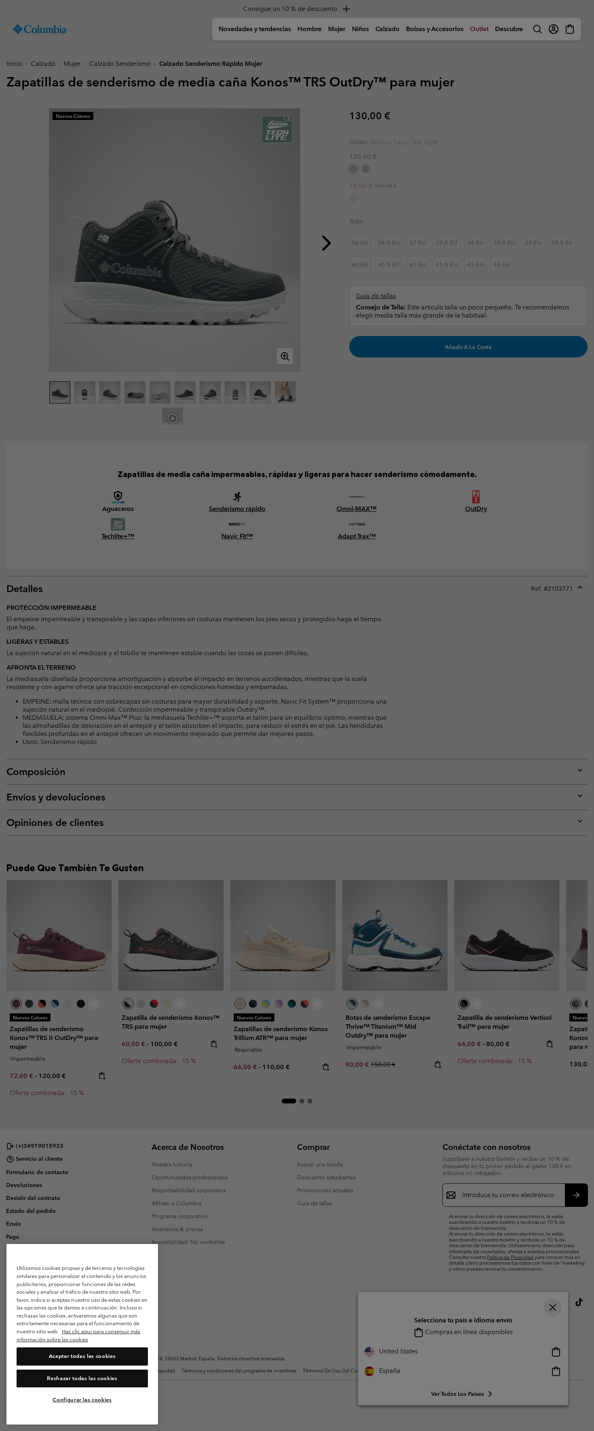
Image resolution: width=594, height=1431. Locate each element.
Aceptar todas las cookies (82, 1356)
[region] (82, 1334)
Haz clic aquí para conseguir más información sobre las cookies (78, 1335)
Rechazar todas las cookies (82, 1378)
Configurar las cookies (82, 1399)
